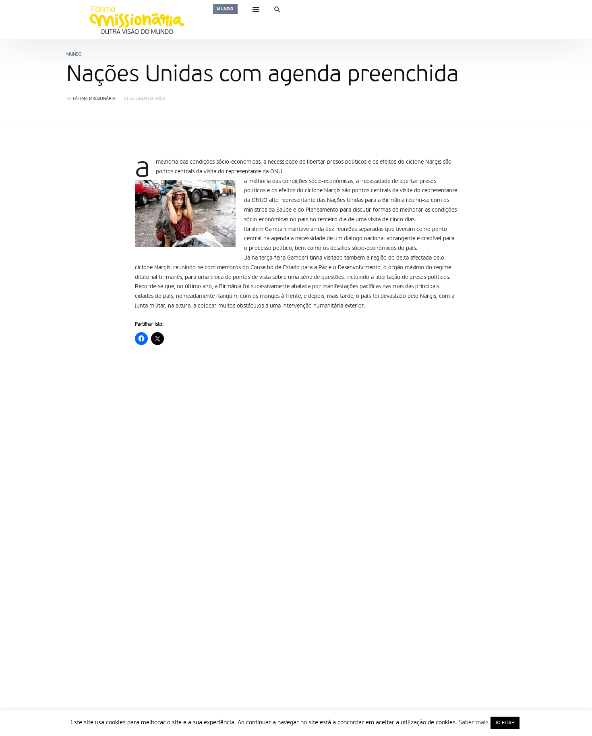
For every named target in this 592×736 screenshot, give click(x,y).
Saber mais (474, 722)
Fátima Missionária (94, 99)
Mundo (225, 9)
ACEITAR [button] (505, 723)
